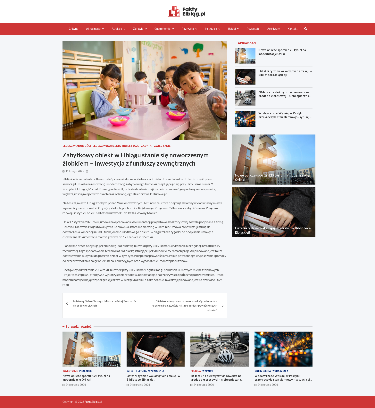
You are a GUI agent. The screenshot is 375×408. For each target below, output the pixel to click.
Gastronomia (162, 28)
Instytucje (211, 28)
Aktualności (93, 28)
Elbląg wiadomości (76, 145)
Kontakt (292, 28)
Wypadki (207, 371)
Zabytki (146, 145)
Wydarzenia (156, 371)
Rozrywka (188, 28)
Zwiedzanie (162, 145)
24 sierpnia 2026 (76, 384)
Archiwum (273, 28)
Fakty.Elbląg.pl (93, 401)
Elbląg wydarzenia (107, 145)
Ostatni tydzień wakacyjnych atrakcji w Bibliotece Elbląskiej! (285, 73)
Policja (195, 371)
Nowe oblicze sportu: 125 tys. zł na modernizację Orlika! (282, 52)
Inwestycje (130, 145)
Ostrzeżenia (262, 371)
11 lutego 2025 (75, 171)
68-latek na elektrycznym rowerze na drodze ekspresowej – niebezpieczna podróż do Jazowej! (283, 95)
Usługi (232, 28)
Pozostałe (253, 28)
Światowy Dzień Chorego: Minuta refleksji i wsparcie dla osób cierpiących (104, 303)
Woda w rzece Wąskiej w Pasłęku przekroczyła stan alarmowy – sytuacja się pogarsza (284, 116)
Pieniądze (85, 371)
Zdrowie (138, 28)
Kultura (141, 371)
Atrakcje (117, 28)
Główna (73, 28)
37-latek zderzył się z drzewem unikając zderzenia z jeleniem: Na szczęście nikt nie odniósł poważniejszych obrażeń (184, 305)
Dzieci (130, 371)
